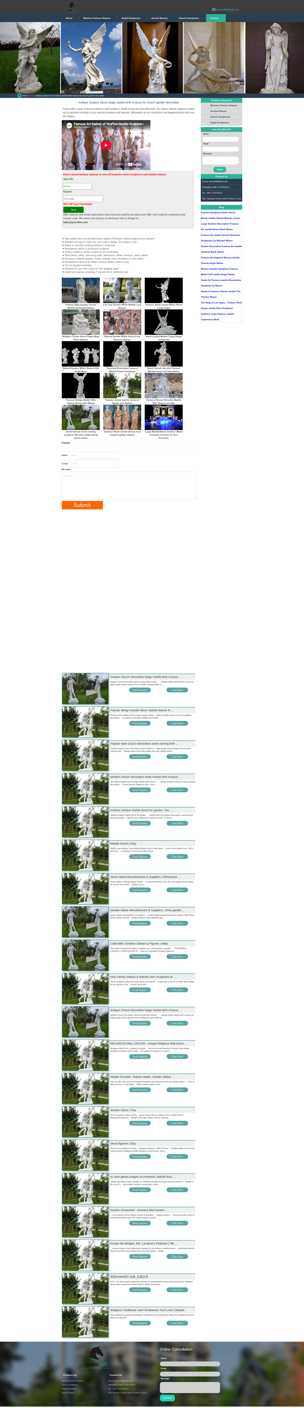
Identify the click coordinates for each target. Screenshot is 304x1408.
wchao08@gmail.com (227, 9)
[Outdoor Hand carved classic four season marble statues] (122, 417)
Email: (206, 144)
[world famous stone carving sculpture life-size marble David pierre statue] (81, 417)
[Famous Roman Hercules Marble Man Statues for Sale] (164, 385)
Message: (66, 469)
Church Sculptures (189, 18)
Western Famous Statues (97, 18)
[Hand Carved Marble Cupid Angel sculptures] (164, 322)
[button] (23, 57)
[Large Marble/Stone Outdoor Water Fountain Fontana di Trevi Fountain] (164, 417)
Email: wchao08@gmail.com (120, 1381)
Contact (214, 18)
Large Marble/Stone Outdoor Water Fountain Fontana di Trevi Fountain (163, 434)
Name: (65, 455)
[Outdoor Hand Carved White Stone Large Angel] (164, 290)
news (31, 96)
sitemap (191, 1405)
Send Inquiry (140, 690)
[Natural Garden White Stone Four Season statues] (122, 322)
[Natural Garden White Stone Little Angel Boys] (81, 354)
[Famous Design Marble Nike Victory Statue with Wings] (81, 385)
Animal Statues (159, 18)
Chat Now (177, 690)
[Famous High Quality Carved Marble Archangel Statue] (81, 290)
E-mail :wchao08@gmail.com (215, 181)
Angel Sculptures (131, 18)
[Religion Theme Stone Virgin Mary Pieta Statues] (81, 322)
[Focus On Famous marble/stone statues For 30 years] (47, 7)
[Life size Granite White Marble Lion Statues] (122, 290)
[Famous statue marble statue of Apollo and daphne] (122, 385)
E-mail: (65, 464)
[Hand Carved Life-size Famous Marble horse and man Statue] (164, 354)
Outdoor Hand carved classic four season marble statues (122, 433)
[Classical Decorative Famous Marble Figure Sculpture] (122, 354)
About (69, 18)
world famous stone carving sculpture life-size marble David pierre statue (81, 434)
